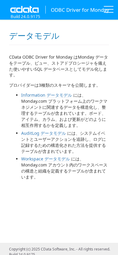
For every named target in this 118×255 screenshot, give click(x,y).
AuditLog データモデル (43, 133)
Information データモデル (46, 95)
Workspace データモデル (45, 159)
